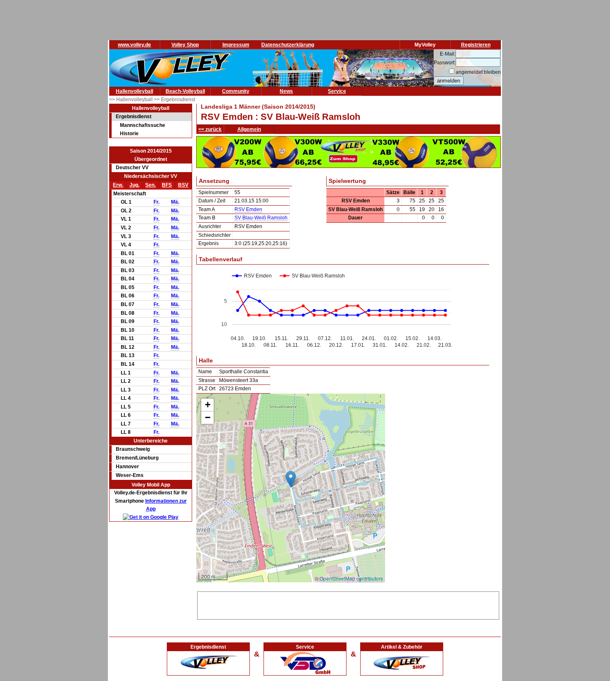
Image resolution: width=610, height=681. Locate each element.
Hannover (127, 466)
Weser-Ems (130, 475)
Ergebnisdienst (133, 116)
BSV (183, 185)
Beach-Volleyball (185, 91)
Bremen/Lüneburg (137, 458)
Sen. (150, 185)
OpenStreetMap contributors (351, 578)
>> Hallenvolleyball (131, 99)
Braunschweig (133, 449)
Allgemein (249, 129)
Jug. (134, 185)
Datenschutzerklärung (287, 45)
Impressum (235, 45)
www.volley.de (134, 45)
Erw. (118, 185)
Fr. (156, 202)
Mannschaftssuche (142, 125)
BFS (167, 185)
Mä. (175, 202)
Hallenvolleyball (134, 91)
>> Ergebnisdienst (174, 99)
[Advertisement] (348, 604)
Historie (129, 133)
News (286, 91)
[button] (290, 479)
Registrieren (475, 45)
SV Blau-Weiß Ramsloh (261, 218)
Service (337, 91)
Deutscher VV (132, 167)
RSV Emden (248, 209)
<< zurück (210, 129)
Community (235, 91)
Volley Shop (185, 45)
